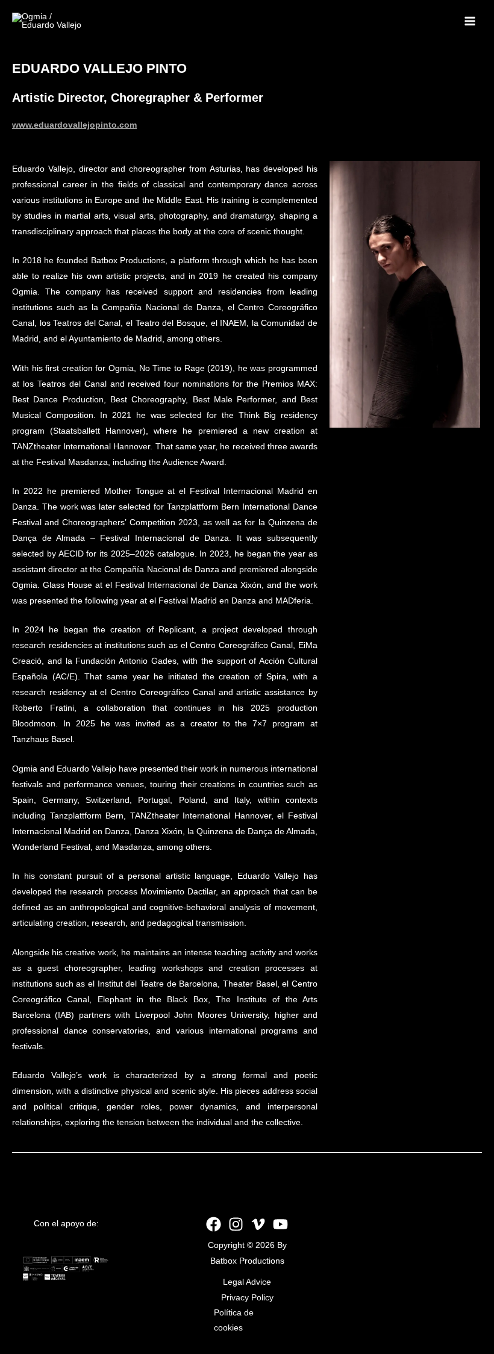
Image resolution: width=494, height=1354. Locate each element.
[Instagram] (235, 1224)
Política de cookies (234, 1320)
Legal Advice (247, 1282)
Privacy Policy (247, 1297)
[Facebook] (213, 1224)
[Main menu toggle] (470, 21)
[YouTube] (280, 1224)
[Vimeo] (258, 1224)
